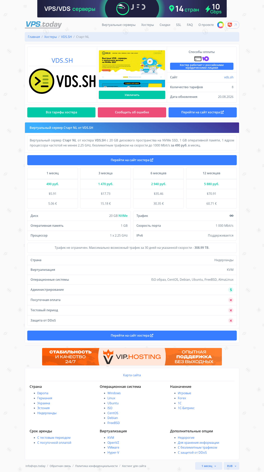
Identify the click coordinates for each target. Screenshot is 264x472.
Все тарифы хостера (61, 112)
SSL (178, 25)
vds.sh (228, 77)
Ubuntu (113, 403)
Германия (44, 398)
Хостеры (147, 25)
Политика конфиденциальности (96, 466)
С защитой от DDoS (192, 452)
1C (179, 403)
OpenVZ (113, 442)
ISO (109, 408)
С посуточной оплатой (54, 442)
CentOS (112, 413)
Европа (42, 393)
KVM (110, 437)
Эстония (43, 408)
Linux (111, 398)
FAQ (190, 25)
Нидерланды (46, 413)
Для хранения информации (198, 442)
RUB (230, 466)
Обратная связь (60, 466)
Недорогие (186, 437)
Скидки (165, 25)
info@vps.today (35, 466)
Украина (43, 403)
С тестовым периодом (54, 437)
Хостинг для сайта (134, 466)
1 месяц (207, 466)
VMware (113, 447)
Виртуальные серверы (118, 25)
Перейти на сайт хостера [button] (201, 112)
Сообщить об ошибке (132, 112)
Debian (112, 418)
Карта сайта (132, 375)
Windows (114, 393)
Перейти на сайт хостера (130, 160)
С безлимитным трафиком (197, 447)
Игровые (184, 393)
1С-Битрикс (186, 408)
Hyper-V (113, 452)
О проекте (206, 25)
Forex (182, 398)
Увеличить (132, 95)
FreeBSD (113, 423)
